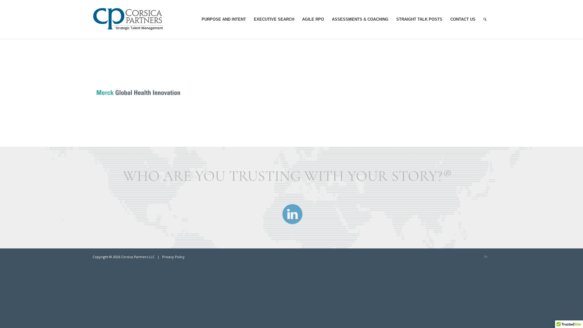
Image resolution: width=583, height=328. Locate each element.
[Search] (484, 19)
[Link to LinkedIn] (485, 256)
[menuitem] (224, 19)
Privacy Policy (173, 257)
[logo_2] (131, 19)
